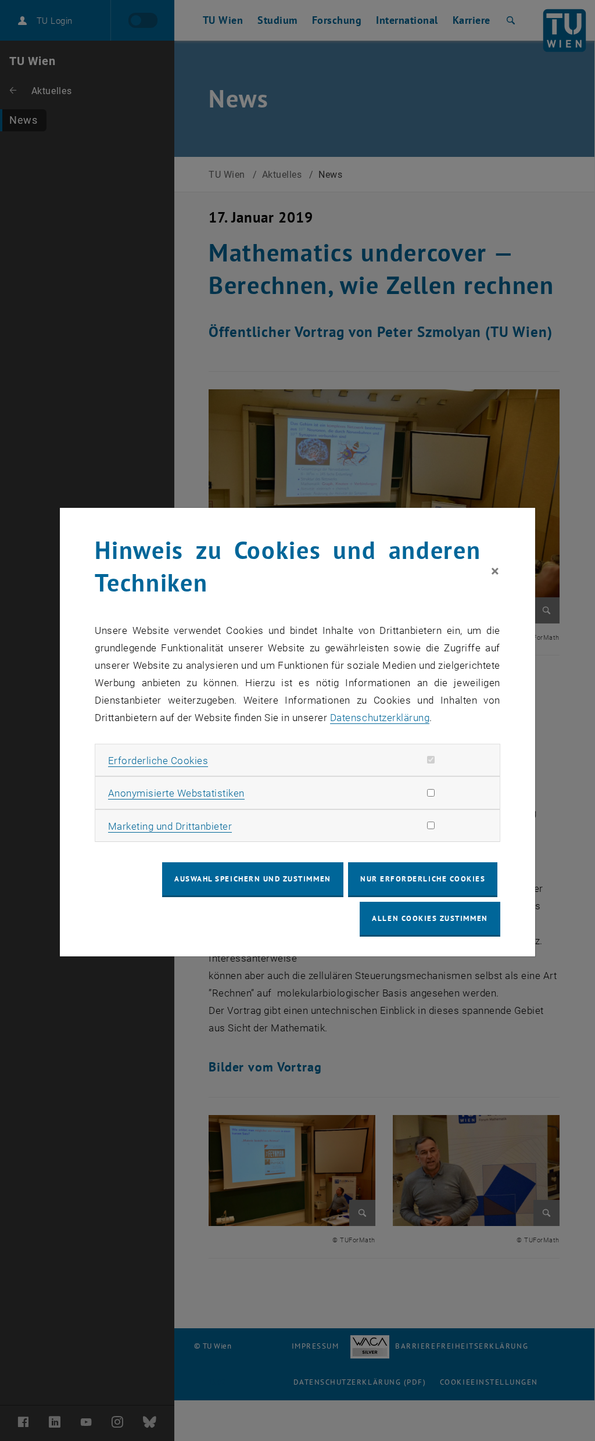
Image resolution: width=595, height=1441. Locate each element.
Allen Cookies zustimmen (430, 918)
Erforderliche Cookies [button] (158, 760)
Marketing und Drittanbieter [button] (170, 826)
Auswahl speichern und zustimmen (252, 879)
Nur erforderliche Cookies (422, 879)
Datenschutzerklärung (379, 717)
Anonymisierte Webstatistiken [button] (176, 793)
